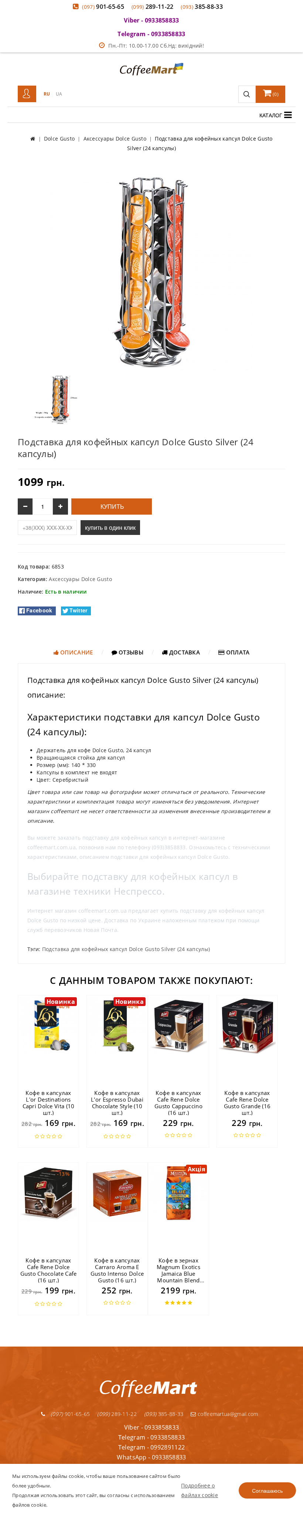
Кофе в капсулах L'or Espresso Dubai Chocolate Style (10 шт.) (117, 1102)
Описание (76, 652)
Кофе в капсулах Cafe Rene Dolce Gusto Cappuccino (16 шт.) (178, 1102)
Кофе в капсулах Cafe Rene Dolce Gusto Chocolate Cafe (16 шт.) (48, 1270)
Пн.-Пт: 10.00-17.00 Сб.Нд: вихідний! (156, 45)
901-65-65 (103, 7)
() (275, 94)
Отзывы (130, 652)
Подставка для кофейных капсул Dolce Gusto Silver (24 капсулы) (126, 949)
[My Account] (27, 94)
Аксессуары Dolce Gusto (80, 579)
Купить (111, 507)
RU (47, 94)
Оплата (236, 652)
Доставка (183, 652)
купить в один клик (110, 527)
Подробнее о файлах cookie (199, 1490)
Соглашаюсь (267, 1490)
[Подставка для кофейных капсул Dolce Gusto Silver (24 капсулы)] (151, 268)
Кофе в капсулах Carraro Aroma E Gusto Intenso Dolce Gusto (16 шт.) (117, 1270)
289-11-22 (153, 7)
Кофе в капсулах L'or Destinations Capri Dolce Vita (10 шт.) (49, 1102)
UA (59, 94)
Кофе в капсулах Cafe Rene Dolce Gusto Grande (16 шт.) (247, 1102)
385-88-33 (202, 7)
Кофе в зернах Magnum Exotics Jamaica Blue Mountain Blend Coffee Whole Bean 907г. (178, 1277)
